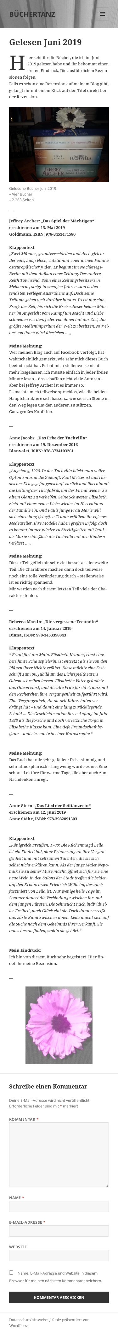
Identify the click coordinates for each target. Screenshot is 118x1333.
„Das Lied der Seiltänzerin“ (63, 805)
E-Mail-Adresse (27, 1222)
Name (17, 1197)
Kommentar (24, 1119)
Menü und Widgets (102, 20)
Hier (93, 957)
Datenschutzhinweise (28, 1320)
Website (18, 1247)
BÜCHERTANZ (32, 14)
